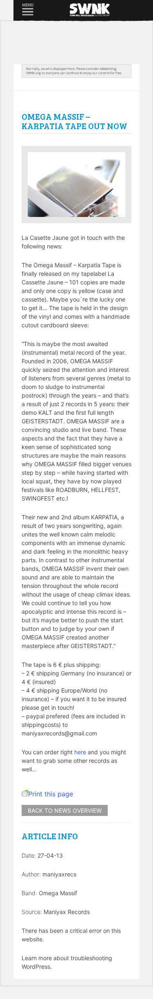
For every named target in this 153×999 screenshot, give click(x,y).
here (80, 752)
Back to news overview (65, 810)
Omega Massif (58, 892)
